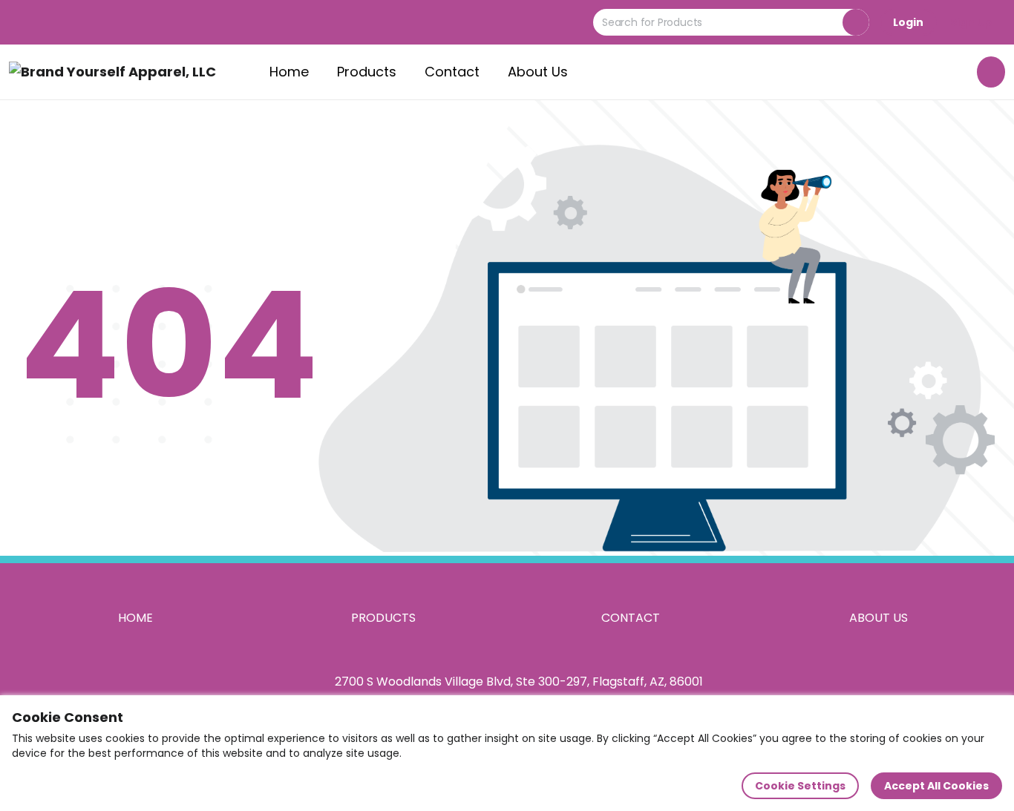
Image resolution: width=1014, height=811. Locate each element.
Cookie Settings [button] (800, 785)
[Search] (856, 22)
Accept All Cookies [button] (936, 785)
